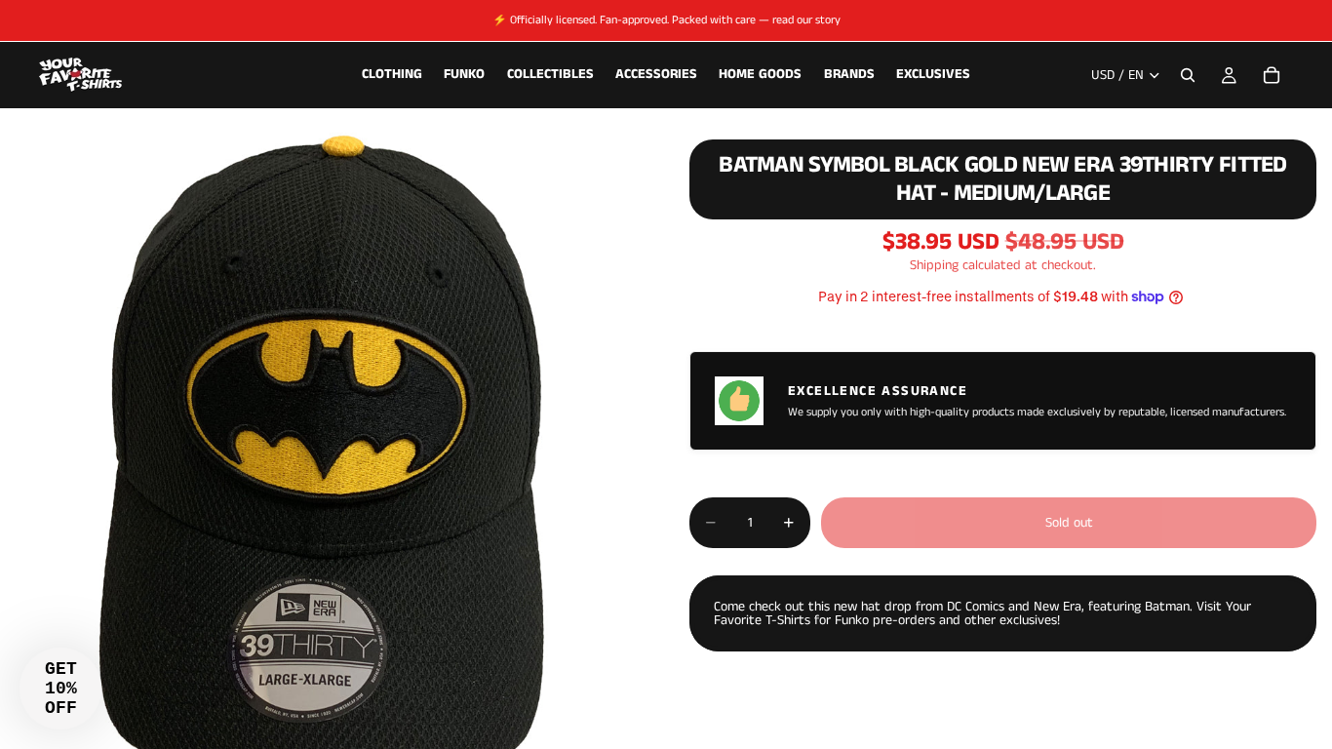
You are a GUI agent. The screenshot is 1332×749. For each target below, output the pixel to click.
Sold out (1069, 522)
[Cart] (1271, 75)
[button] (60, 688)
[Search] (1187, 75)
